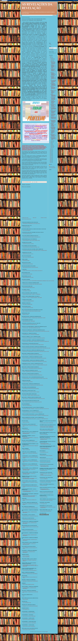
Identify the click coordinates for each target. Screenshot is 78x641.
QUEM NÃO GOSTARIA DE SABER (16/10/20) (29, 287)
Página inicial (34, 217)
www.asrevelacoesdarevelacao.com (27, 233)
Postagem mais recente (25, 217)
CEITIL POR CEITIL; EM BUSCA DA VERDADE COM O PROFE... (53, 138)
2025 (51, 57)
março (52, 145)
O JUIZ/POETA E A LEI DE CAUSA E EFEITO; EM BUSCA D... (53, 115)
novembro (52, 59)
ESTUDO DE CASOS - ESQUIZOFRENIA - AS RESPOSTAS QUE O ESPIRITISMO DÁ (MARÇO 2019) (36, 341)
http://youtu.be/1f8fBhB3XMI (44, 478)
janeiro (52, 147)
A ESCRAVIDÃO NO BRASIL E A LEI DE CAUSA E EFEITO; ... (53, 118)
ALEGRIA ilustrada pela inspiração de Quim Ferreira (29, 519)
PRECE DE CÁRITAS (25, 599)
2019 (51, 154)
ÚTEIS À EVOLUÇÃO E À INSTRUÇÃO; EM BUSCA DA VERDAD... (53, 81)
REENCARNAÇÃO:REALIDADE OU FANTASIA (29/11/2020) (30, 267)
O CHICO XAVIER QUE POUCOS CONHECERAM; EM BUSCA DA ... (53, 98)
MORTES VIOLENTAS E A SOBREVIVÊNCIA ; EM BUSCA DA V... (53, 95)
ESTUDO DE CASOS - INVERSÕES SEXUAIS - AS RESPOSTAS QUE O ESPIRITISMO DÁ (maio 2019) (36, 331)
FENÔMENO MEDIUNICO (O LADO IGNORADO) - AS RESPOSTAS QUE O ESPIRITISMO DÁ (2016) (30, 496)
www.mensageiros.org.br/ (43, 503)
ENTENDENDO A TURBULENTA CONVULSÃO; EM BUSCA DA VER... (53, 84)
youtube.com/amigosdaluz (26, 556)
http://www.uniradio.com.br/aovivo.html (45, 462)
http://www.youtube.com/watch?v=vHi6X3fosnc (29, 619)
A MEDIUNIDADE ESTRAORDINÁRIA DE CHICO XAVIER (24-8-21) (31, 223)
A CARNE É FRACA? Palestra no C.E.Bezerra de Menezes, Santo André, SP (32, 270)
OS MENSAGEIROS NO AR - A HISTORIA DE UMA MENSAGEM (31, 334)
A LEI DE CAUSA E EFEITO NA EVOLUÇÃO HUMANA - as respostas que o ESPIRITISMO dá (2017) (35, 415)
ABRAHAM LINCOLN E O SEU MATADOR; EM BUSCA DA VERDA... (53, 92)
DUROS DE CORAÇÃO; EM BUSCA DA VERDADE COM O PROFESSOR (53, 74)
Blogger (47, 631)
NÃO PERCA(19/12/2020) (26, 260)
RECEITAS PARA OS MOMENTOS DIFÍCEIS (28, 584)
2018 (51, 155)
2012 (51, 162)
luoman (41, 631)
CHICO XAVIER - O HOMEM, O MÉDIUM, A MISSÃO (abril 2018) (31, 395)
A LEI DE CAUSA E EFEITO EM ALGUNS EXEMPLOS (29, 570)
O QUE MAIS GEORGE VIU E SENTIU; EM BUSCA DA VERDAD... (53, 102)
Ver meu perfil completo (52, 167)
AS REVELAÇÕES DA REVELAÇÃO (37, 6)
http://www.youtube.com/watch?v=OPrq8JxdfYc (46, 455)
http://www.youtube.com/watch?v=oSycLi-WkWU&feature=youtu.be (45, 439)
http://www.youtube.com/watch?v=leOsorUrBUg (46, 500)
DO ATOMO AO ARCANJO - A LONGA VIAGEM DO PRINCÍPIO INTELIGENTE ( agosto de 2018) (35, 378)
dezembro (52, 58)
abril (51, 144)
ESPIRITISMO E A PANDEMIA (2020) (27, 304)
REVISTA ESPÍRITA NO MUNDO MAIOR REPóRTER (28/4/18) (31, 388)
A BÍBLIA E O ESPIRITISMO (26, 449)
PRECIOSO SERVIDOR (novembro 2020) (28, 277)
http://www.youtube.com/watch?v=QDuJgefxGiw (29, 626)
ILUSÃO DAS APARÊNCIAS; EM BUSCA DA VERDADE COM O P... (53, 78)
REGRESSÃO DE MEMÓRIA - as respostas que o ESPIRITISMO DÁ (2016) (29, 469)
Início (50, 44)
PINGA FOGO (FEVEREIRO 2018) (27, 405)
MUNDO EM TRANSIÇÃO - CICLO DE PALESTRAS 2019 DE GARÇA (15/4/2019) (33, 344)
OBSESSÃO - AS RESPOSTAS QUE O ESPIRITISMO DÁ (30, 573)
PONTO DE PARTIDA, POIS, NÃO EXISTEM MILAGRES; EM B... (53, 88)
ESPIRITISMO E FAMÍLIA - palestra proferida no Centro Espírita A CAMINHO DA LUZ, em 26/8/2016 (30, 478)
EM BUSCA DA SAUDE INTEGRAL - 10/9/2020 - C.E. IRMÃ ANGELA (31, 294)
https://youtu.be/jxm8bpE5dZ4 (26, 230)
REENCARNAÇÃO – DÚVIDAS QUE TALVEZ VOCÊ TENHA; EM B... (53, 128)
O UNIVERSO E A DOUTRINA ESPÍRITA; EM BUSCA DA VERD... (53, 132)
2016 (51, 157)
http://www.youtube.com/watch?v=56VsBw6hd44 (46, 430)
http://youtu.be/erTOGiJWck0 (44, 434)
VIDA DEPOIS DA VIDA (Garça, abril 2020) (28, 243)
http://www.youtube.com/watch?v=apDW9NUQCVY (46, 426)
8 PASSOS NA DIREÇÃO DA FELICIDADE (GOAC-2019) (30, 324)
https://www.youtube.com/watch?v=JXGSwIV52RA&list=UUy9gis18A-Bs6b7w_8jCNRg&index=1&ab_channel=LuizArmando (38, 280)
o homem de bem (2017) (26, 429)
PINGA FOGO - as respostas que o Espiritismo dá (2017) (30, 441)
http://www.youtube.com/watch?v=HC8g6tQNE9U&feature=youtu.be (45, 489)
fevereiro (52, 146)
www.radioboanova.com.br (43, 470)
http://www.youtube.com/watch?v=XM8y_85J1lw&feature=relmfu (44, 466)
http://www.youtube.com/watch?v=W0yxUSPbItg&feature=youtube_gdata (45, 443)
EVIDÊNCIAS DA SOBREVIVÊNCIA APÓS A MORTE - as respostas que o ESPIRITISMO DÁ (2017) (35, 418)
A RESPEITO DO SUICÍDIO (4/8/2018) (28, 381)
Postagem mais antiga (44, 217)
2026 (51, 56)
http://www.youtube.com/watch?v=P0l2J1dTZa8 (29, 629)
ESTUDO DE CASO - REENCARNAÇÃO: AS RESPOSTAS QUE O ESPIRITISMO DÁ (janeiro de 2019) (36, 351)
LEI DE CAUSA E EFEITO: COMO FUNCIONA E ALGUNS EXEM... (53, 62)
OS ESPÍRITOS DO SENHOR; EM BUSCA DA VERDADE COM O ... (53, 70)
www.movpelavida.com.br (26, 609)
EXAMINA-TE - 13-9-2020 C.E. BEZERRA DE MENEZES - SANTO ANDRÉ (32, 297)
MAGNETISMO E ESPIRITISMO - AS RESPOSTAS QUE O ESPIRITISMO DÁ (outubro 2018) (34, 361)
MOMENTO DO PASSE (26, 314)
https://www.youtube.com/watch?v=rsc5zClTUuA (29, 612)
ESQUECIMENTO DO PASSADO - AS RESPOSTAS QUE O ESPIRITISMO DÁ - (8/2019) (34, 317)
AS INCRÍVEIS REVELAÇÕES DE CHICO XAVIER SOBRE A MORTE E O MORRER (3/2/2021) (35, 250)
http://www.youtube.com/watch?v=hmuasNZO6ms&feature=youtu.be (45, 448)
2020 (51, 153)
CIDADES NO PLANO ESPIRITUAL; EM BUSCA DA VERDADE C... (53, 124)
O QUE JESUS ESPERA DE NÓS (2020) (28, 307)
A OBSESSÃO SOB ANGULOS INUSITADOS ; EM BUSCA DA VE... (53, 105)
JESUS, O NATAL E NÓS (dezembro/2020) (28, 257)
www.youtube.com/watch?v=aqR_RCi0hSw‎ (45, 475)
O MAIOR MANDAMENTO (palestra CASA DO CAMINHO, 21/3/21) (31, 240)
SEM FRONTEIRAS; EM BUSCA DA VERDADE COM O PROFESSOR (53, 121)
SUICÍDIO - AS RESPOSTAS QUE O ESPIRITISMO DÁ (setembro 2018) (32, 371)
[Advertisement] (34, 211)
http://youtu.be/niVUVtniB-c (43, 485)
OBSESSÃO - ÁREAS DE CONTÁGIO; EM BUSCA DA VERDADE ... (53, 111)
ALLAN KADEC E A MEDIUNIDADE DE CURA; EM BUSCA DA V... (53, 108)
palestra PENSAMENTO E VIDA (27, 602)
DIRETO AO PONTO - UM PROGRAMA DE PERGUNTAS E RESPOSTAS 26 (32, 368)
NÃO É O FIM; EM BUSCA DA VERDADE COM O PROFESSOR (53, 135)
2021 (51, 152)
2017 (51, 156)
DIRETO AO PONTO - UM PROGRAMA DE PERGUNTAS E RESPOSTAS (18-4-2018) (34, 398)
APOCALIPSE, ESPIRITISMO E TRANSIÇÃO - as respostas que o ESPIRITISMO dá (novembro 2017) (36, 408)
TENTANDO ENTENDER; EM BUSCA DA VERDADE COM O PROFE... (53, 66)
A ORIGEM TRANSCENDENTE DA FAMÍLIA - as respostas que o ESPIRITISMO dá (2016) (30, 491)
